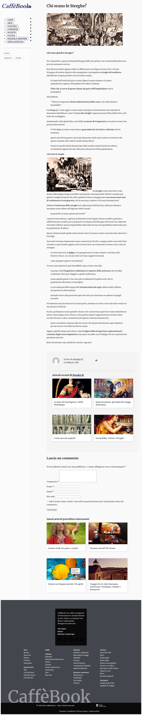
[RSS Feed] (82, 640)
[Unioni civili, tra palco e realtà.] (66, 533)
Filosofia (48, 657)
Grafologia (77, 678)
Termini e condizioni (67, 711)
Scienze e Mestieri (17, 38)
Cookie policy (94, 711)
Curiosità (12, 29)
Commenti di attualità (81, 666)
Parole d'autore (79, 663)
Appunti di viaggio (107, 686)
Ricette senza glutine (108, 663)
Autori (60, 631)
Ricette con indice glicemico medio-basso (109, 667)
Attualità (76, 658)
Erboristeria (78, 675)
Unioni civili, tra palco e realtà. (63, 548)
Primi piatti (104, 658)
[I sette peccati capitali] (71, 424)
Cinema (27, 660)
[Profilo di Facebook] (59, 640)
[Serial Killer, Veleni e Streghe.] (113, 424)
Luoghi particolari (107, 683)
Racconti (48, 675)
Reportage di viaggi (81, 655)
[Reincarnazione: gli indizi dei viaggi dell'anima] (113, 388)
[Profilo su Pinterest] (77, 640)
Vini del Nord (29, 672)
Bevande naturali (106, 676)
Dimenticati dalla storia (54, 659)
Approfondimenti (80, 668)
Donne (47, 662)
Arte (10, 23)
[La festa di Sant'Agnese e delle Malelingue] (71, 388)
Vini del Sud (28, 678)
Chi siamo (62, 629)
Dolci (102, 655)
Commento (53, 481)
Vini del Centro (29, 675)
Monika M (78, 359)
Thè (25, 670)
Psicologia (77, 680)
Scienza (76, 660)
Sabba (72, 253)
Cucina (11, 35)
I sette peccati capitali (64, 438)
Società (11, 32)
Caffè (10, 20)
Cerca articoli (15, 42)
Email (50, 491)
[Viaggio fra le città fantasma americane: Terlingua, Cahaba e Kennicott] (107, 569)
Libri (47, 672)
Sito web (50, 496)
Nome (50, 486)
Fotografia (28, 663)
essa (95, 113)
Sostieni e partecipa (66, 634)
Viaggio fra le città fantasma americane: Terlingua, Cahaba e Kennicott (105, 587)
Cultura (12, 26)
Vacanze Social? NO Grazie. (103, 548)
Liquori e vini (105, 671)
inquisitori (8, 58)
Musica (26, 652)
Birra (102, 673)
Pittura (26, 658)
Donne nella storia (52, 667)
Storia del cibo (105, 652)
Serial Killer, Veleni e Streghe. (110, 438)
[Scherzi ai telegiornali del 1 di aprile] (66, 569)
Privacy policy (82, 711)
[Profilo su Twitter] (71, 640)
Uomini (48, 665)
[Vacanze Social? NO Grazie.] (107, 533)
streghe (18, 58)
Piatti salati (104, 660)
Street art (27, 655)
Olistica (76, 683)
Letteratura (49, 670)
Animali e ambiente (81, 652)
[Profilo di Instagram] (65, 640)
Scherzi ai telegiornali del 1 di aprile (65, 584)
